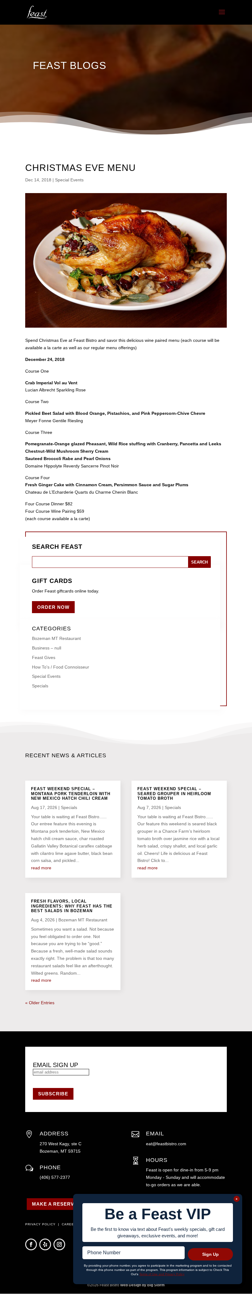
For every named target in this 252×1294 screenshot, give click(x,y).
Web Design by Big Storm (142, 1285)
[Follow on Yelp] (45, 1244)
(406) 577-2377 (55, 1177)
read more (41, 867)
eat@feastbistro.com (166, 1143)
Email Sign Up (55, 1064)
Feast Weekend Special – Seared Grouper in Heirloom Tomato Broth (174, 794)
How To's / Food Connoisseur (60, 667)
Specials (40, 685)
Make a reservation (60, 1204)
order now (53, 607)
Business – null (46, 647)
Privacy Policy (41, 1224)
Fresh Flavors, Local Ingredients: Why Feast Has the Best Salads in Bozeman (71, 906)
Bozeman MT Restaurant (56, 638)
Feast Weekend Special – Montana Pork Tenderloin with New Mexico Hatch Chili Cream (70, 794)
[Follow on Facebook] (31, 1244)
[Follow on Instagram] (59, 1244)
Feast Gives (43, 657)
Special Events (69, 179)
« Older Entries (39, 1002)
